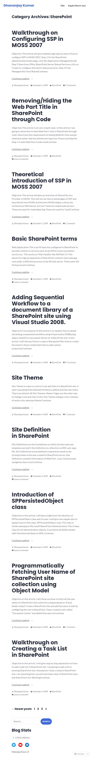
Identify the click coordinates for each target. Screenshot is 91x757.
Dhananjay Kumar (19, 5)
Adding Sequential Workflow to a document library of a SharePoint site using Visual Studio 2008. (42, 309)
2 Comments (70, 85)
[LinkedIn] (27, 745)
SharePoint (56, 85)
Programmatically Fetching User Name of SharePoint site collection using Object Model (43, 578)
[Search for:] (26, 721)
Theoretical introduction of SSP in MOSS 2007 (41, 180)
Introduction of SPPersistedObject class (37, 501)
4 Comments (70, 362)
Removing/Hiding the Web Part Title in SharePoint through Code (42, 110)
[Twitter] (14, 745)
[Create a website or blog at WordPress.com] (28, 752)
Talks (62, 6)
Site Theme (27, 377)
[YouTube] (20, 745)
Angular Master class (77, 6)
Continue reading (21, 78)
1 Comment (70, 223)
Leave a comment (21, 159)
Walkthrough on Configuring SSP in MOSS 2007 (37, 39)
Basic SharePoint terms (44, 239)
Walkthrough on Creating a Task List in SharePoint (39, 649)
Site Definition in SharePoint (31, 433)
